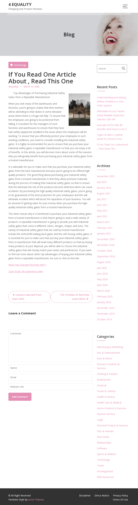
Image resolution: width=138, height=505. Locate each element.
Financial (101, 385)
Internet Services (106, 414)
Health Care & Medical (109, 402)
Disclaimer (85, 495)
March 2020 (103, 290)
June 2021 (102, 204)
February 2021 (105, 227)
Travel (100, 465)
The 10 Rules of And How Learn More (74, 296)
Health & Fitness (106, 396)
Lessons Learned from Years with (27, 296)
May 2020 (102, 279)
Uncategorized (105, 471)
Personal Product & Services (112, 425)
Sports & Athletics (106, 454)
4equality (13, 86)
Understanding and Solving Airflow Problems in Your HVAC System (111, 101)
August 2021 (104, 193)
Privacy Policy (120, 495)
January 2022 (104, 187)
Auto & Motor (104, 358)
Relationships (104, 442)
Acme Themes (36, 499)
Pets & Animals (105, 431)
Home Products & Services (111, 408)
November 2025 (106, 176)
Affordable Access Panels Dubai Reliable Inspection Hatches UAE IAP (110, 115)
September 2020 (106, 256)
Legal (100, 419)
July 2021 (102, 199)
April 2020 (102, 285)
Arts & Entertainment (108, 352)
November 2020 (106, 245)
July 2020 (102, 267)
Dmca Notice (102, 495)
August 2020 (104, 262)
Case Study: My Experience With (25, 271)
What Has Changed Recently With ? (27, 264)
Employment (104, 379)
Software (102, 448)
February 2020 (105, 296)
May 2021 (102, 210)
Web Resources (105, 477)
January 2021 (104, 233)
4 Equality (19, 4)
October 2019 (104, 319)
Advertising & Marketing (110, 347)
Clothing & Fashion (107, 374)
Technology (19, 65)
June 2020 (102, 273)
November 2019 (106, 313)
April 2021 (102, 216)
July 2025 (102, 182)
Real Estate (103, 436)
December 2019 (105, 307)
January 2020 (104, 302)
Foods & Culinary (106, 391)
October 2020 (104, 250)
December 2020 (105, 239)
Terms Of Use (120, 499)
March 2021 (103, 222)
